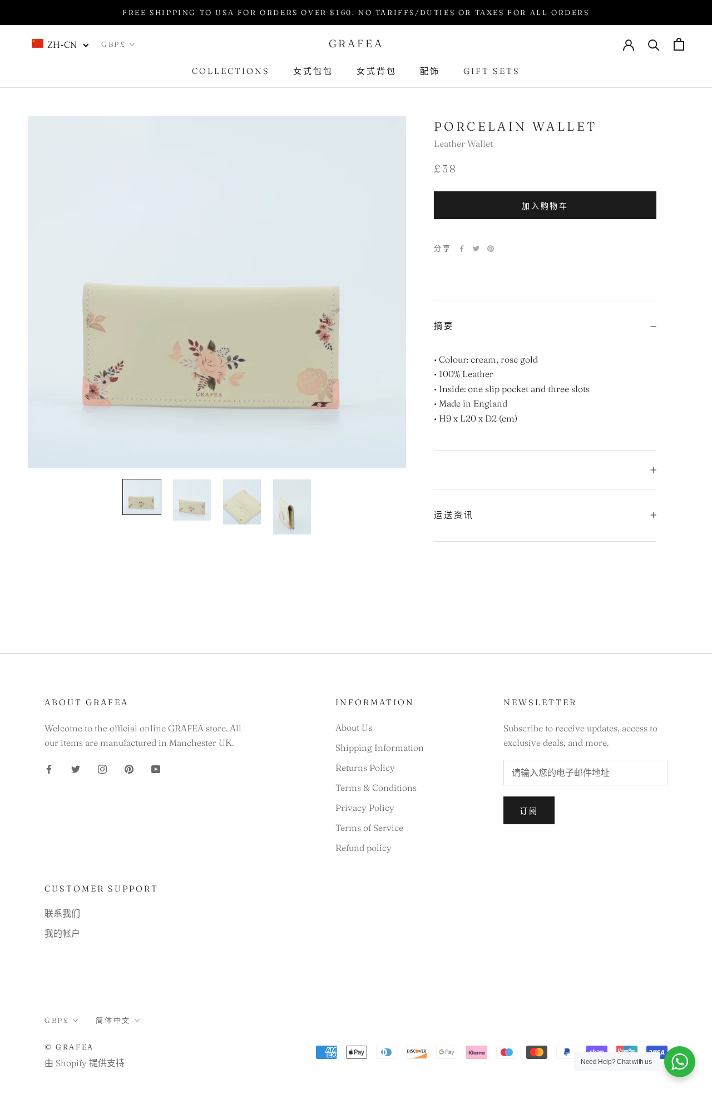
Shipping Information (379, 747)
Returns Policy (365, 767)
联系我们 (62, 913)
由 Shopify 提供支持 (84, 1062)
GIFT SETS (491, 71)
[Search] (654, 44)
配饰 (430, 71)
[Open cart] (679, 44)
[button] (60, 44)
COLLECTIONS (231, 71)
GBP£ (113, 43)
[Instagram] (102, 768)
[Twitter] (476, 248)
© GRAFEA (69, 1046)
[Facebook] (461, 248)
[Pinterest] (490, 248)
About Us (353, 727)
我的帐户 (62, 933)
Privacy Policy (364, 807)
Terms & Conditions (376, 787)
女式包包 (313, 71)
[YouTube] (155, 768)
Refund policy (363, 847)
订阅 (529, 811)
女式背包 (377, 71)
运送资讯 (454, 514)
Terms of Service (369, 827)
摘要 (444, 325)
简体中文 (113, 1020)
